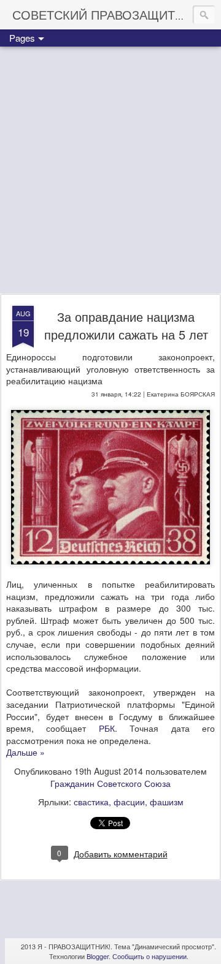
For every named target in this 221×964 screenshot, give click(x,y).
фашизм (167, 801)
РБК (107, 728)
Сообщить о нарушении (149, 956)
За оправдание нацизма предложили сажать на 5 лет (126, 325)
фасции (129, 801)
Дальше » (25, 752)
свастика (91, 801)
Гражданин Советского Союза (110, 783)
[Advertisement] (110, 171)
